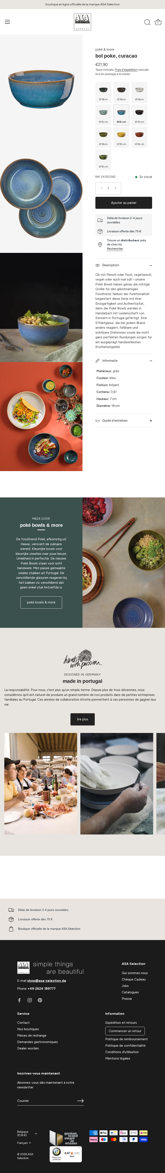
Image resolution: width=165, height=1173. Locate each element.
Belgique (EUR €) (22, 1133)
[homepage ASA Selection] (82, 21)
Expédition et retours (121, 1023)
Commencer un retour (125, 1031)
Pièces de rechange (31, 1035)
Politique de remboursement (126, 1039)
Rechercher (115, 249)
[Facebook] (19, 1000)
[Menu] (7, 22)
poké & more (104, 49)
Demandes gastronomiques (37, 1042)
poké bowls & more (41, 602)
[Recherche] (147, 22)
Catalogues (130, 992)
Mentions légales (117, 1058)
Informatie (109, 361)
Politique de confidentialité (125, 1046)
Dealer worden (28, 1048)
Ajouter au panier (123, 203)
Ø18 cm (103, 121)
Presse (127, 999)
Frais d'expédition (126, 69)
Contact (23, 1023)
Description (110, 265)
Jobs (125, 986)
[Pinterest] (40, 1000)
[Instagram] (30, 1000)
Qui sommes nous (135, 973)
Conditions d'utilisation (122, 1052)
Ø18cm (103, 99)
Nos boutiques (28, 1029)
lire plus (82, 719)
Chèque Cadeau (134, 979)
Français (22, 1143)
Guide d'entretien (114, 420)
